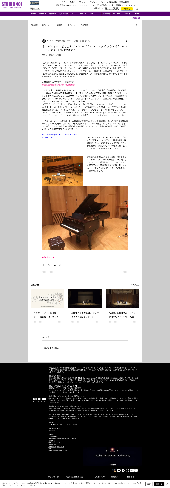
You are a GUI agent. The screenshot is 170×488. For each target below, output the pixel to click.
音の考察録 (84, 25)
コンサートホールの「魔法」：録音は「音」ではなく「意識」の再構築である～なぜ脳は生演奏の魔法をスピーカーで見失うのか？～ (47, 315)
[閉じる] (167, 484)
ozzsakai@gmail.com (112, 10)
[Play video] (62, 144)
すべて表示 (135, 285)
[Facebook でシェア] (43, 265)
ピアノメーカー (71, 25)
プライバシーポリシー (29, 485)
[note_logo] (132, 472)
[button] (43, 14)
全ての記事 (34, 25)
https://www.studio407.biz (57, 452)
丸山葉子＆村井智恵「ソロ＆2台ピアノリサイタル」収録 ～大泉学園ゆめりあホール (122, 315)
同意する (159, 484)
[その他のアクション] (126, 40)
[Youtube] (119, 472)
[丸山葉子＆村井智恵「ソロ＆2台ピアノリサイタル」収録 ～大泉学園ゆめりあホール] (122, 298)
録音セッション (47, 25)
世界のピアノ (36, 8)
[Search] (136, 8)
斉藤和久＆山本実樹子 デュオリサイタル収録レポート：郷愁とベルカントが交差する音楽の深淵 (85, 315)
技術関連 (59, 25)
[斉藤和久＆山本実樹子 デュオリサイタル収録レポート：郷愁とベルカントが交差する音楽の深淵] (85, 298)
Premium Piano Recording (39, 403)
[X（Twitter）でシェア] (49, 265)
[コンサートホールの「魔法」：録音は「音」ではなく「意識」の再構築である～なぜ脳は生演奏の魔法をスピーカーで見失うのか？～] (47, 298)
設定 (149, 484)
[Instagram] (127, 472)
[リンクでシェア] (60, 265)
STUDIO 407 (12, 4)
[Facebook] (123, 472)
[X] (136, 472)
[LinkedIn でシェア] (55, 265)
